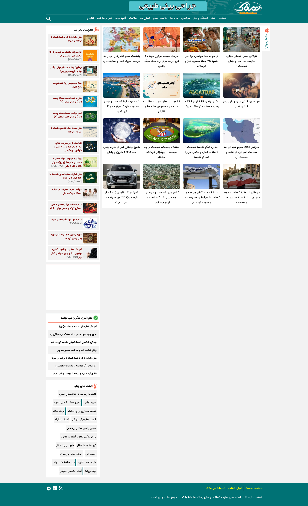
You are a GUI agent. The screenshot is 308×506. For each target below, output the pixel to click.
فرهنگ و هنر (200, 18)
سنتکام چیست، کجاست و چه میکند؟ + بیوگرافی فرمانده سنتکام (161, 152)
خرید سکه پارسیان (71, 454)
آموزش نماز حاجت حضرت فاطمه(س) (78, 326)
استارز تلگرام (62, 419)
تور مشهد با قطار (86, 445)
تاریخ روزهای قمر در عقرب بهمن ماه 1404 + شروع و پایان (121, 149)
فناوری (90, 18)
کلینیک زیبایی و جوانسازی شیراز (77, 394)
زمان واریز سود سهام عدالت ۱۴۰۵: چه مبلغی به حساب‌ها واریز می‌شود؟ (73, 334)
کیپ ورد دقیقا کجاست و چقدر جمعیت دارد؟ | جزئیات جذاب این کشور (121, 106)
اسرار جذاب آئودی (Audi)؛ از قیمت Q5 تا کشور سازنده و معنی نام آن (121, 197)
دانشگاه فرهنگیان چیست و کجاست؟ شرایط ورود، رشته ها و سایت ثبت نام (202, 197)
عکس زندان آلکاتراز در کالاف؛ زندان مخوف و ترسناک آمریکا (201, 104)
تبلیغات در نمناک (215, 488)
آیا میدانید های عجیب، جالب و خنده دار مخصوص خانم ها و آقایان (161, 106)
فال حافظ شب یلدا (64, 462)
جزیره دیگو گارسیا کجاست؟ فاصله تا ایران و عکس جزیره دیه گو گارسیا (201, 152)
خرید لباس (90, 402)
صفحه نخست (253, 488)
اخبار (213, 18)
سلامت (133, 18)
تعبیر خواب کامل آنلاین (67, 402)
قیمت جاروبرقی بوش (84, 419)
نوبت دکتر (59, 411)
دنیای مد (145, 18)
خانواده (174, 18)
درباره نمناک (235, 488)
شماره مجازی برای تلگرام (82, 411)
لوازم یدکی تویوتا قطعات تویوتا (78, 436)
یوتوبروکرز (90, 471)
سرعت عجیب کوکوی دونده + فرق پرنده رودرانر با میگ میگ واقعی (161, 61)
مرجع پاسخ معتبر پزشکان (81, 428)
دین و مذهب (104, 18)
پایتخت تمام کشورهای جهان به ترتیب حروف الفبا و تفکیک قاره (121, 58)
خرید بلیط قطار (65, 445)
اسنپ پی (90, 454)
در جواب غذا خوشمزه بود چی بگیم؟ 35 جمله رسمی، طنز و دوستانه (202, 61)
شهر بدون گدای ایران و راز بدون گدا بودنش (241, 104)
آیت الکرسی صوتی (71, 471)
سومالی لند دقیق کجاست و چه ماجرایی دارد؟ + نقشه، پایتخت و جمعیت (242, 197)
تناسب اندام (160, 18)
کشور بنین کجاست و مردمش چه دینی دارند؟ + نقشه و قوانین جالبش (162, 197)
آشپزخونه (120, 18)
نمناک (222, 18)
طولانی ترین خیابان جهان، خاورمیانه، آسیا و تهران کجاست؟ (241, 61)
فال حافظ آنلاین (87, 462)
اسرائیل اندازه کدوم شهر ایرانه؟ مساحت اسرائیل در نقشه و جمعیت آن (242, 152)
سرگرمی (185, 18)
